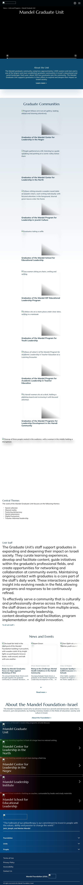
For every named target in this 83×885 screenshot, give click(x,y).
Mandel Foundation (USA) (37, 876)
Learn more (41, 83)
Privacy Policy (8, 862)
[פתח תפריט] (79, 3)
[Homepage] (9, 3)
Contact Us (7, 871)
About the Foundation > (41, 718)
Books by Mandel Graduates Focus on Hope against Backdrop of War (13, 671)
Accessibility (8, 867)
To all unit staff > (8, 625)
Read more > (41, 692)
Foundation (8, 838)
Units (5, 844)
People (6, 849)
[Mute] (75, 55)
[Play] (7, 55)
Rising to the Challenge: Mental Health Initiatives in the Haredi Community (44, 671)
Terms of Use (8, 858)
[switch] (75, 3)
